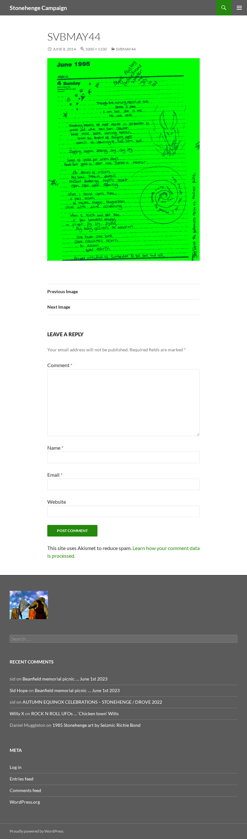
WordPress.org (25, 802)
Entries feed (21, 778)
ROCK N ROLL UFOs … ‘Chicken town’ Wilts (75, 713)
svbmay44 (126, 49)
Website (56, 502)
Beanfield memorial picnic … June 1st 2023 (65, 678)
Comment (59, 365)
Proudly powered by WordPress (36, 831)
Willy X (17, 713)
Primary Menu (239, 7)
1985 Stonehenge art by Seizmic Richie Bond (96, 725)
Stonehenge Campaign (38, 7)
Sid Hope (19, 690)
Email (54, 475)
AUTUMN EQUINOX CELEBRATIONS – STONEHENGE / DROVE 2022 (92, 702)
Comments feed (25, 790)
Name (55, 448)
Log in (16, 767)
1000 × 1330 (96, 49)
